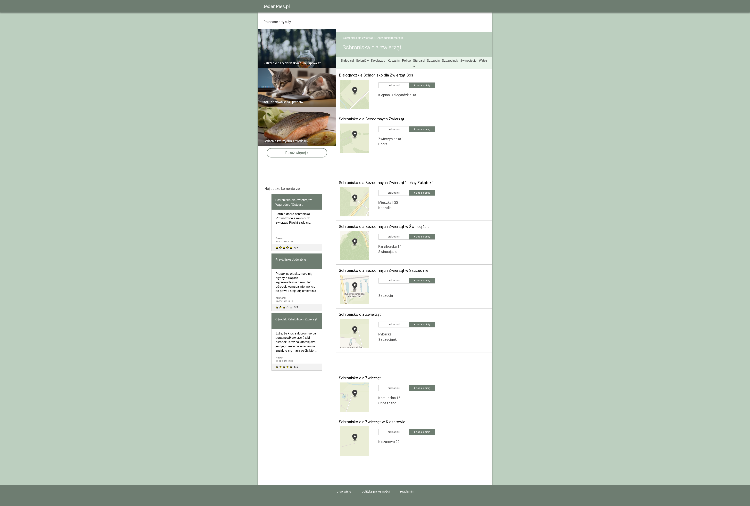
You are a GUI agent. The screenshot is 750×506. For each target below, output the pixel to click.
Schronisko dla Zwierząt (360, 314)
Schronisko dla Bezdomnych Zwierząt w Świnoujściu (384, 226)
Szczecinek (450, 60)
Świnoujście (468, 60)
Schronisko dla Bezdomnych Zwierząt (371, 119)
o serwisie (344, 491)
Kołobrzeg (378, 60)
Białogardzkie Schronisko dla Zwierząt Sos (376, 75)
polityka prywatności (376, 491)
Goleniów (362, 60)
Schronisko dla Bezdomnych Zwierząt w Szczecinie (383, 270)
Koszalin (394, 60)
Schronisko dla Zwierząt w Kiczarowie (372, 422)
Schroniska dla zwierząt (358, 37)
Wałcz (483, 60)
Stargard (419, 60)
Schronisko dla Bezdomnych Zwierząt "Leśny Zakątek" (386, 182)
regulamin (406, 491)
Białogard (347, 60)
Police (406, 60)
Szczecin (433, 60)
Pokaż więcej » (296, 153)
